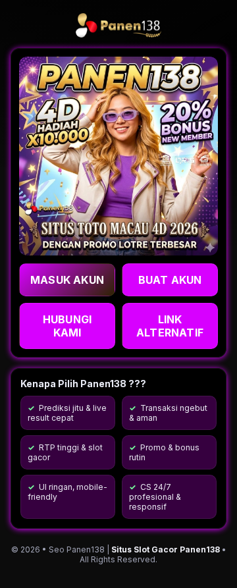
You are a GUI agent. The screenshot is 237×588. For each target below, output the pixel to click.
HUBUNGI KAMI (67, 326)
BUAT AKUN (170, 279)
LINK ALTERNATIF (169, 326)
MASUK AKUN (67, 279)
